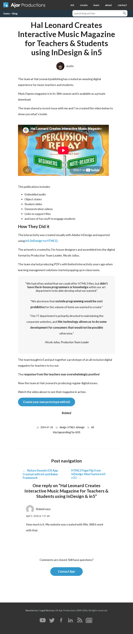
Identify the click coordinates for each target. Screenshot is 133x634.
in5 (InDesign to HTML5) (41, 241)
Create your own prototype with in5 (46, 402)
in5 (72, 5)
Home (6, 13)
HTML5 (71, 427)
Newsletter (31, 610)
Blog (15, 13)
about (108, 5)
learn (96, 5)
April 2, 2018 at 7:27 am (38, 516)
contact (122, 5)
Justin (70, 66)
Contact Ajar (66, 571)
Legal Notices (47, 610)
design (63, 427)
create (84, 5)
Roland (40, 509)
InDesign (80, 427)
